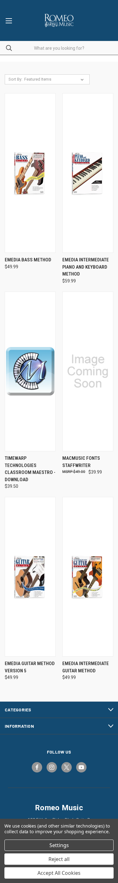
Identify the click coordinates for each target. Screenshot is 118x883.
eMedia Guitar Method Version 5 (30, 667)
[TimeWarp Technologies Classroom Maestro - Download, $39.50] (30, 371)
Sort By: (15, 79)
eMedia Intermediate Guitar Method (85, 667)
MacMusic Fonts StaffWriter (81, 461)
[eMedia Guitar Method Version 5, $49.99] (30, 576)
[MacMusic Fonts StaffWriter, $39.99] (88, 371)
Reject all (59, 859)
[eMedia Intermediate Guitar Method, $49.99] (88, 576)
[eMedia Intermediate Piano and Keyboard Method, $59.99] (88, 173)
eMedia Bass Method (28, 260)
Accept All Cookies (59, 872)
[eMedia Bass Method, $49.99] (30, 173)
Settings (59, 845)
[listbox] (55, 79)
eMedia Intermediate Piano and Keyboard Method (85, 267)
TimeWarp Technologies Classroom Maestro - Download (30, 468)
